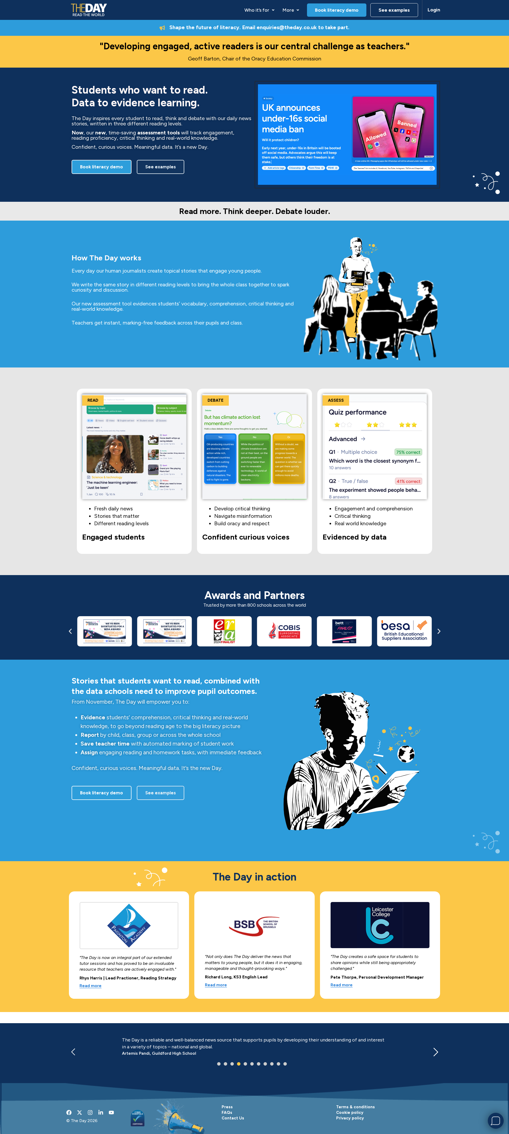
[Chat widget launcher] (496, 1121)
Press (227, 1107)
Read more (91, 986)
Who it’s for (256, 10)
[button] (259, 10)
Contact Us (233, 1118)
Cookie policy (349, 1112)
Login (434, 10)
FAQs (227, 1112)
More (288, 10)
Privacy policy (350, 1118)
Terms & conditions (355, 1107)
